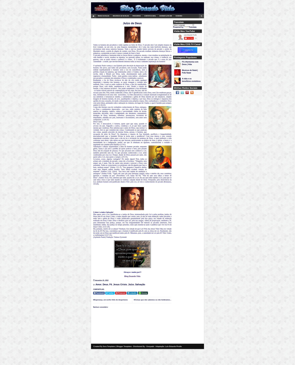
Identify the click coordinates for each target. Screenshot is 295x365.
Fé (110, 284)
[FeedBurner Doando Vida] (192, 92)
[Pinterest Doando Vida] (187, 92)
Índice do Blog (103, 16)
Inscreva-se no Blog (121, 16)
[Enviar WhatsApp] (143, 292)
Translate (193, 27)
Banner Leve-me (165, 16)
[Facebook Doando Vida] (177, 92)
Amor (99, 284)
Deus (105, 284)
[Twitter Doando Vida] (182, 92)
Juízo (131, 284)
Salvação (140, 284)
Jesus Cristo (120, 284)
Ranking (179, 16)
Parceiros (137, 16)
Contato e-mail (150, 16)
